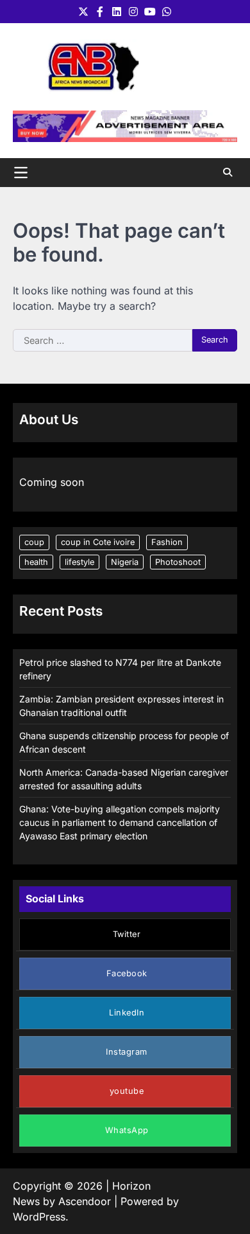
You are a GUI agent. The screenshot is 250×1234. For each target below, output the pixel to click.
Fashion (167, 542)
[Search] (227, 172)
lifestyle (79, 562)
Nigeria (124, 562)
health (36, 562)
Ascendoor (84, 1201)
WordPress (39, 1216)
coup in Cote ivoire (98, 542)
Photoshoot (178, 562)
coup (34, 542)
